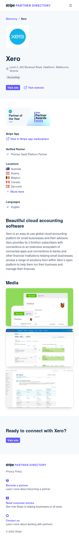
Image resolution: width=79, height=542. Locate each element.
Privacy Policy (14, 471)
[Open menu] (70, 5)
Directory (11, 19)
